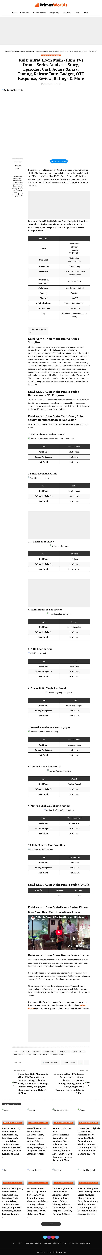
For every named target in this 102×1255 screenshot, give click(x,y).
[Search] (98, 13)
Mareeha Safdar (79, 1051)
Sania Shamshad (57, 1054)
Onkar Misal (47, 83)
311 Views (58, 83)
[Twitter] (45, 1237)
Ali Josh (36, 1051)
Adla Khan (26, 1051)
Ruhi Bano (44, 1054)
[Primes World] (51, 5)
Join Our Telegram (60, 161)
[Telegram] (86, 1062)
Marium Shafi (19, 1054)
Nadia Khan (32, 1054)
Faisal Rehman (64, 1051)
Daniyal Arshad (49, 1051)
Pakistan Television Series (51, 55)
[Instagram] (49, 1237)
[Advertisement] (51, 31)
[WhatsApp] (80, 1062)
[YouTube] (53, 1237)
